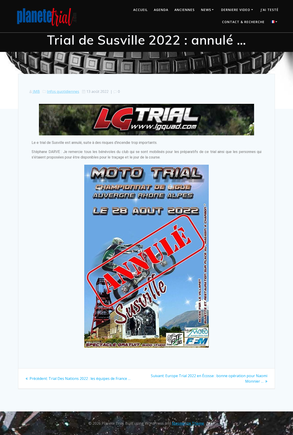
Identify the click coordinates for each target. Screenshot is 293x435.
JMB (36, 91)
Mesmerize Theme (188, 423)
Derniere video (235, 10)
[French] (275, 22)
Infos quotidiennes (63, 91)
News (206, 10)
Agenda (161, 10)
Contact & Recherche (243, 22)
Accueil (140, 10)
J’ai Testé (269, 10)
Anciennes (184, 10)
